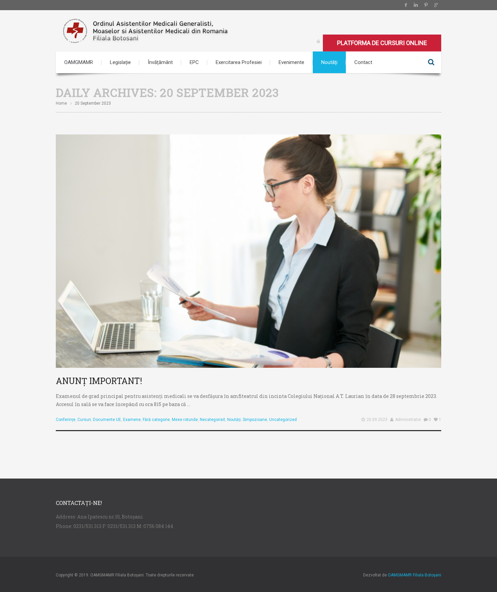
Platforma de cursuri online (382, 42)
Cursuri (84, 419)
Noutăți (329, 62)
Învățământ (160, 62)
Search (431, 62)
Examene (132, 419)
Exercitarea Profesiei (239, 62)
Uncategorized (283, 419)
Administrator (408, 419)
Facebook (406, 5)
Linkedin (416, 5)
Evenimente (291, 62)
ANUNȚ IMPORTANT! (99, 380)
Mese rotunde (185, 419)
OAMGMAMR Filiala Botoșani (414, 575)
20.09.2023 (376, 419)
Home (61, 103)
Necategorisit (212, 419)
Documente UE (107, 419)
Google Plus (436, 5)
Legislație (120, 62)
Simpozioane (255, 419)
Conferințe (65, 419)
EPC (194, 62)
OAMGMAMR (78, 62)
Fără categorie (156, 419)
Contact (363, 62)
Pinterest (426, 5)
